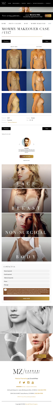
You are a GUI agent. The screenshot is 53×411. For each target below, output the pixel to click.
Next (47, 41)
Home (9, 3)
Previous (6, 41)
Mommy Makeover (38, 23)
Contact (48, 3)
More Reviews (26, 156)
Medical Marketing (21, 378)
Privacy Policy (9, 293)
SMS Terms (16, 293)
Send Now (26, 298)
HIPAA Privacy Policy (22, 396)
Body (26, 23)
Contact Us (48, 15)
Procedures (16, 3)
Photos (24, 3)
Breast (40, 328)
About (29, 3)
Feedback (34, 396)
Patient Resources (38, 3)
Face (40, 356)
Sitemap (29, 396)
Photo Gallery (15, 23)
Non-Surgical (13, 328)
